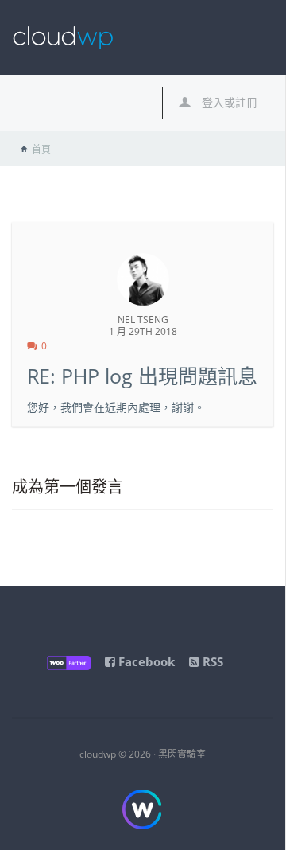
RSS (211, 661)
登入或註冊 (228, 102)
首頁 (41, 149)
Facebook (145, 661)
